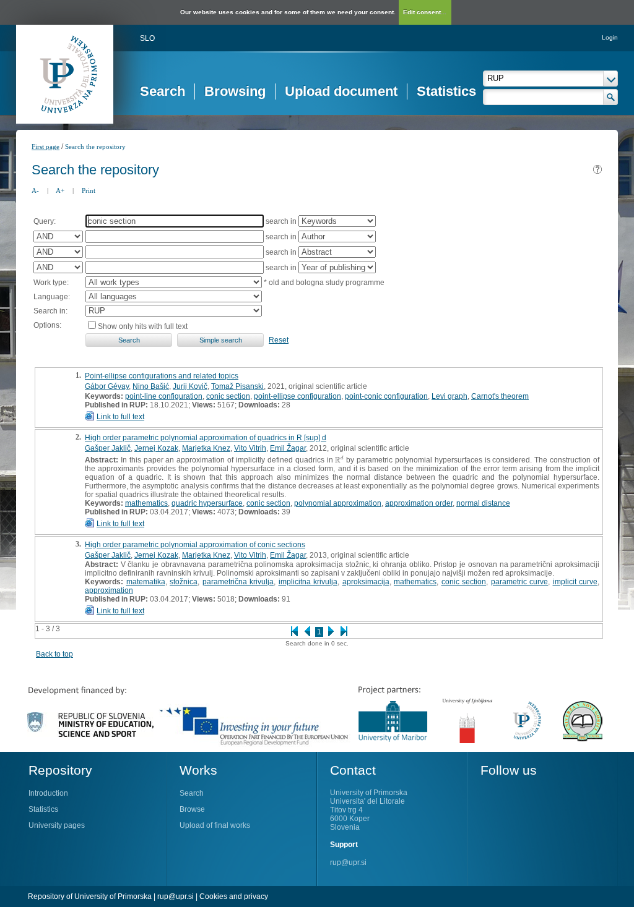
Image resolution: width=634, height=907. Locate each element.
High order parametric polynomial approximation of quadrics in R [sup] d (205, 437)
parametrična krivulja (238, 581)
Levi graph (449, 396)
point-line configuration (163, 396)
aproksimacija (365, 581)
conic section (228, 396)
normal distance (483, 503)
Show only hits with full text (143, 326)
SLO (147, 38)
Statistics (446, 91)
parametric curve (520, 581)
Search (162, 91)
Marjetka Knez (206, 448)
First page (45, 146)
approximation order (419, 503)
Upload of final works (215, 825)
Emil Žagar (288, 448)
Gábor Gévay (107, 386)
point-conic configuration (386, 396)
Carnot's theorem (500, 396)
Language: (51, 296)
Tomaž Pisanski (237, 386)
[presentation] (339, 460)
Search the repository (95, 146)
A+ (60, 190)
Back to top (54, 654)
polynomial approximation (337, 503)
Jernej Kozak (156, 448)
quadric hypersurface (207, 503)
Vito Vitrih (250, 448)
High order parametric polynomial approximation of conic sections (195, 544)
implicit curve (575, 581)
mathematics (146, 503)
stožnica (184, 581)
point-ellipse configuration (297, 396)
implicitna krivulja (308, 581)
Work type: (51, 282)
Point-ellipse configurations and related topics (161, 376)
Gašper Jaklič (108, 448)
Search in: (50, 311)
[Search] (611, 97)
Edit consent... (424, 12)
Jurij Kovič (190, 386)
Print (88, 190)
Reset (279, 340)
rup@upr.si (348, 862)
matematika (145, 581)
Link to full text (120, 416)
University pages (56, 825)
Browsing (235, 91)
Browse (192, 809)
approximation (109, 590)
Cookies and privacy (233, 896)
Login (610, 37)
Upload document (341, 91)
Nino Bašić (150, 386)
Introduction (48, 793)
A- (35, 190)
